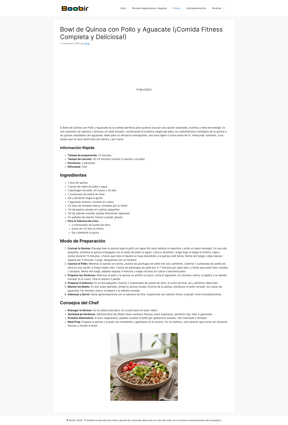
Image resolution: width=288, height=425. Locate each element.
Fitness (176, 8)
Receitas (216, 8)
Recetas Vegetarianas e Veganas (149, 8)
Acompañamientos (196, 8)
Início (123, 8)
